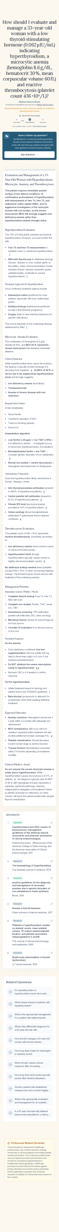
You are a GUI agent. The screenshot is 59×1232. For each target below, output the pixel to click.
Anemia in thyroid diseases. (26, 908)
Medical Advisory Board (29, 102)
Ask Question (28, 154)
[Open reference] (51, 822)
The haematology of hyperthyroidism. (31, 865)
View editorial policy (40, 126)
